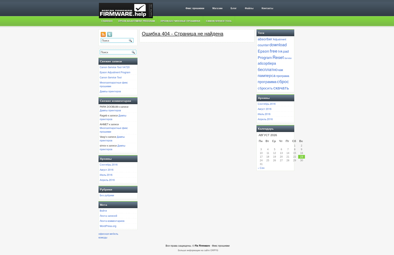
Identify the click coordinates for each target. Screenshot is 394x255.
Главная (106, 21)
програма (282, 75)
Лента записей (108, 215)
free (273, 51)
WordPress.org (108, 226)
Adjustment (279, 39)
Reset (278, 57)
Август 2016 (106, 169)
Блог (234, 8)
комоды (102, 237)
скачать (281, 88)
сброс (283, 81)
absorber (265, 38)
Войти (103, 210)
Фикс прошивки (195, 8)
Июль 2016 (106, 174)
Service (288, 58)
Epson (263, 51)
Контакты (267, 8)
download (278, 44)
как (280, 69)
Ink (280, 51)
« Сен (261, 167)
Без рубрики (107, 195)
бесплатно (268, 69)
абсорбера (267, 63)
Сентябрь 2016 (109, 164)
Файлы (249, 8)
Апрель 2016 (107, 180)
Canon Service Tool (219, 21)
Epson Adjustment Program (136, 21)
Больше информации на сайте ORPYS (198, 250)
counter (263, 44)
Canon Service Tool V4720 (115, 67)
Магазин (217, 8)
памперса (267, 75)
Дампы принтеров (110, 91)
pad (286, 51)
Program (265, 57)
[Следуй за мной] (110, 35)
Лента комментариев (112, 220)
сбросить (265, 88)
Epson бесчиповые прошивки (180, 21)
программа (267, 81)
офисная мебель (108, 233)
